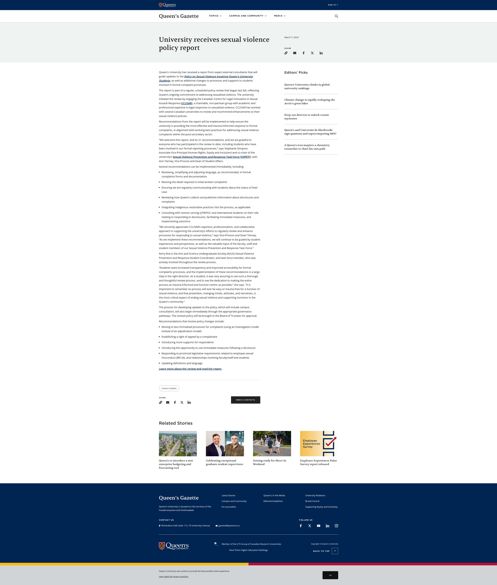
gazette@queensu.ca (229, 525)
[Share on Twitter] (315, 52)
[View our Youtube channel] (318, 525)
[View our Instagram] (336, 525)
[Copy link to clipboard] (288, 52)
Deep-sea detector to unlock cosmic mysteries (306, 116)
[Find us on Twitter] (309, 525)
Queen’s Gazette (179, 16)
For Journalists (229, 506)
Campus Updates (169, 388)
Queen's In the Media (274, 495)
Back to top (321, 551)
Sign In (332, 5)
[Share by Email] (297, 52)
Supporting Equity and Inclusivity (321, 506)
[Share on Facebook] (306, 52)
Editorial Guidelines (273, 501)
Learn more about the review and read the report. (190, 368)
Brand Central (312, 501)
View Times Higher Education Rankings (248, 550)
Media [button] (278, 16)
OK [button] (330, 575)
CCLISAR (186, 103)
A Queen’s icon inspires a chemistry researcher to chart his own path (307, 147)
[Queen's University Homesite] (174, 548)
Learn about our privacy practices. (174, 576)
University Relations (315, 495)
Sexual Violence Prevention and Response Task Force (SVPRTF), (212, 157)
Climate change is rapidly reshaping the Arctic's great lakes (309, 101)
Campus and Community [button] (246, 16)
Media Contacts (245, 400)
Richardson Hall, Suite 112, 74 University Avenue (185, 525)
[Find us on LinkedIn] (327, 525)
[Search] (336, 16)
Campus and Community (234, 501)
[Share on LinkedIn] (324, 52)
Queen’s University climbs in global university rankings (307, 86)
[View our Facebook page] (300, 525)
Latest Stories (228, 495)
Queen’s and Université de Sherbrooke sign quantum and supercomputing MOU (310, 131)
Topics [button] (214, 16)
